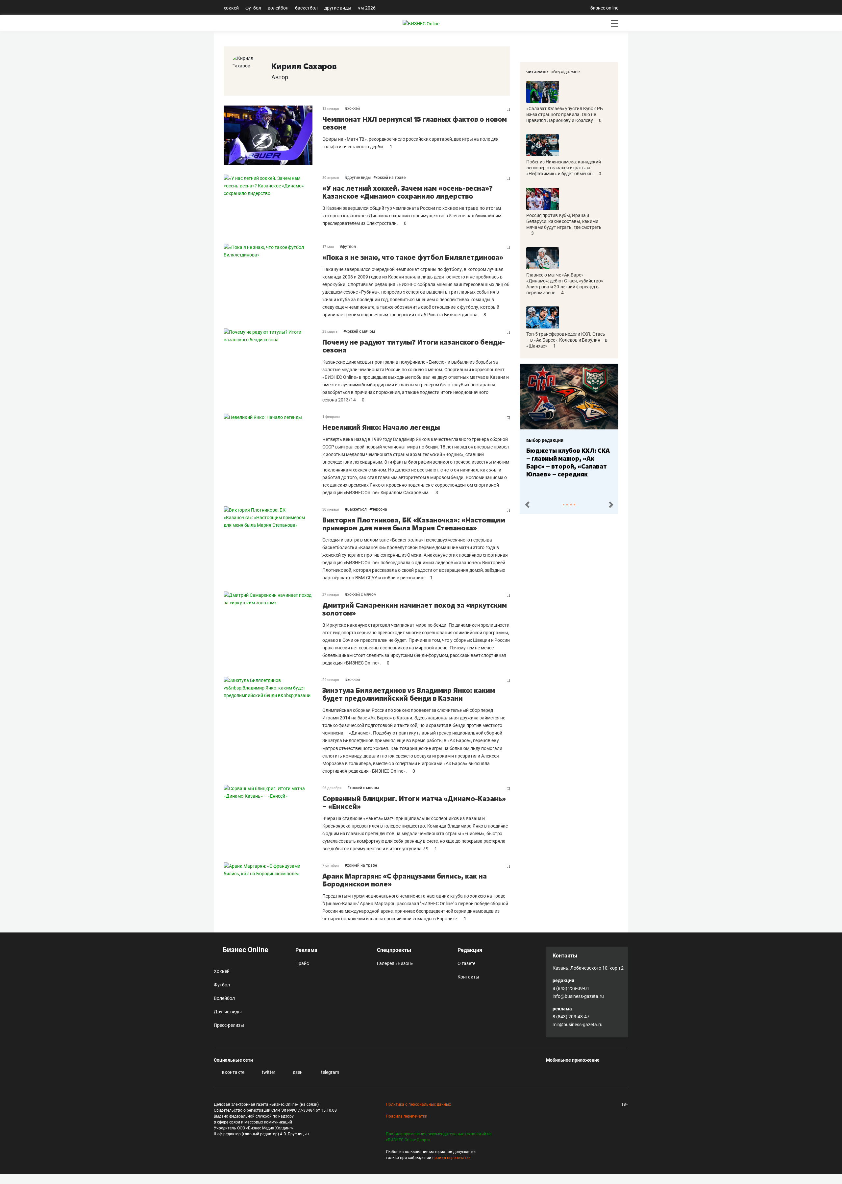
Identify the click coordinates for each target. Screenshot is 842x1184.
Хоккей (231, 8)
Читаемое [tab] (537, 71)
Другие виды (337, 8)
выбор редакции (544, 440)
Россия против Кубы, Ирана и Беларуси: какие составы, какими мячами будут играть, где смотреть (564, 221)
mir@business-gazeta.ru (578, 1024)
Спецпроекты (394, 950)
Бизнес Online (244, 950)
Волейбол (278, 8)
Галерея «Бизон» (395, 963)
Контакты (468, 976)
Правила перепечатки (406, 1116)
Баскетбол (306, 8)
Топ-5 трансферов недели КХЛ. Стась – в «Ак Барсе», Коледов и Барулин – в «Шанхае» (566, 340)
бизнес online (604, 8)
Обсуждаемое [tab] (565, 71)
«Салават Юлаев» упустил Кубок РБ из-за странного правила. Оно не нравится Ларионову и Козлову (564, 114)
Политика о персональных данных (418, 1104)
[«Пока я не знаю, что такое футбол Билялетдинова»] (273, 281)
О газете (466, 963)
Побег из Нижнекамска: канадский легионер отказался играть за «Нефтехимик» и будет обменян (563, 167)
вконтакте (232, 1072)
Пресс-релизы (229, 1025)
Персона (379, 509)
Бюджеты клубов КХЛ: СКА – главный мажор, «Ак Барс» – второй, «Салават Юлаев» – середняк (568, 462)
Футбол (253, 8)
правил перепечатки (451, 1157)
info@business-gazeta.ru (578, 996)
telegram (329, 1072)
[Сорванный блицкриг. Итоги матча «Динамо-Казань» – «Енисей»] (273, 819)
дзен (297, 1072)
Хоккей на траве (391, 177)
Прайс (302, 963)
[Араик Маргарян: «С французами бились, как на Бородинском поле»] (273, 892)
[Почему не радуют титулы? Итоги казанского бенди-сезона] (273, 366)
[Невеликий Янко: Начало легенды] (273, 455)
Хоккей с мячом (360, 331)
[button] (527, 505)
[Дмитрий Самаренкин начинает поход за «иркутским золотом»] (273, 629)
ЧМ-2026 (367, 8)
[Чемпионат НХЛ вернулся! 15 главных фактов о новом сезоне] (273, 135)
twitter (268, 1072)
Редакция (470, 950)
